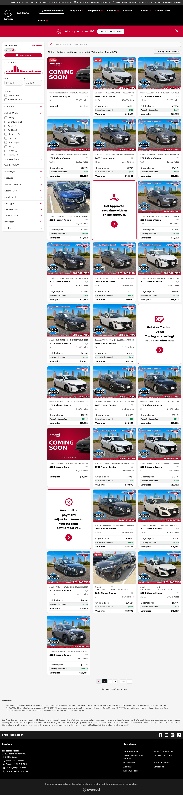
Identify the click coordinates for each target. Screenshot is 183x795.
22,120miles (173, 471)
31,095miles (82, 347)
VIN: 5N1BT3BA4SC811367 (77, 651)
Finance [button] (111, 10)
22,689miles (127, 471)
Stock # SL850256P (148, 93)
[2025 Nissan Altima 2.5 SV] (114, 506)
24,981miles (173, 285)
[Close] (177, 30)
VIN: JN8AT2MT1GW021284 (77, 93)
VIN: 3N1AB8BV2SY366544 (168, 402)
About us (127, 767)
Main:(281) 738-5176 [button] (15, 760)
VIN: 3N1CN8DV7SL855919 (123, 278)
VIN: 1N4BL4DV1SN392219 (123, 525)
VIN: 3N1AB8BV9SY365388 (168, 464)
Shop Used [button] (94, 10)
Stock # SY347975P (57, 340)
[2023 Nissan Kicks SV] (68, 444)
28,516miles (173, 597)
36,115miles (128, 409)
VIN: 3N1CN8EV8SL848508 (123, 155)
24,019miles (173, 409)
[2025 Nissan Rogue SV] (68, 632)
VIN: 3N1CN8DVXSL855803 (168, 216)
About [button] (41, 20)
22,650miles (173, 162)
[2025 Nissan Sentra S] (159, 258)
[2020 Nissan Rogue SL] (68, 197)
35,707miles (128, 532)
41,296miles (173, 532)
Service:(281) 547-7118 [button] (16, 764)
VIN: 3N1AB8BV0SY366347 (168, 278)
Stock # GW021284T (57, 93)
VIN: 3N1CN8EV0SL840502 (122, 93)
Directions (159, 767)
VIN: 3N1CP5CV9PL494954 (77, 464)
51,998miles (82, 471)
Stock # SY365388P (148, 464)
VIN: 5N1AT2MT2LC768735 (77, 216)
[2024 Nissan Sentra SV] (68, 382)
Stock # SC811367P (57, 651)
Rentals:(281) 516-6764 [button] (17, 771)
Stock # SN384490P (57, 587)
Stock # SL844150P (57, 155)
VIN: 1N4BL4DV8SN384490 (77, 587)
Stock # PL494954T (57, 464)
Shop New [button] (75, 10)
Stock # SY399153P (103, 340)
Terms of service (162, 762)
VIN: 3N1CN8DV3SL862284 (77, 278)
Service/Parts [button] (162, 10)
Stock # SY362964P (103, 464)
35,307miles (82, 162)
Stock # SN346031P (148, 525)
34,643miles (82, 409)
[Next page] (129, 681)
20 (123, 681)
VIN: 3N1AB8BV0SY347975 (77, 340)
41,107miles (82, 659)
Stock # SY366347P (148, 278)
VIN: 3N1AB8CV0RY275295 (77, 402)
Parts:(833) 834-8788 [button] (16, 767)
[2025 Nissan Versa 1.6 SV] (114, 73)
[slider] (4, 73)
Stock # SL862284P (57, 278)
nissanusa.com (130, 771)
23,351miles (173, 223)
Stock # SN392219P (103, 525)
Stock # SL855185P (148, 155)
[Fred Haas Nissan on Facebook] (159, 734)
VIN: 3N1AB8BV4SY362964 (123, 464)
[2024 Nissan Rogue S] (114, 567)
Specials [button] (127, 10)
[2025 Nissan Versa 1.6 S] (159, 135)
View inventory (130, 751)
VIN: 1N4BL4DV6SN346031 (168, 525)
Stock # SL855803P (148, 216)
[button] (92, 2)
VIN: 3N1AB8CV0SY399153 (123, 340)
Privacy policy (130, 762)
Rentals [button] (144, 10)
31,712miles (128, 347)
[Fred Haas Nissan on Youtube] (165, 734)
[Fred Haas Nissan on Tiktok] (178, 734)
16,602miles (128, 285)
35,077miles (128, 100)
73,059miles (82, 100)
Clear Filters (36, 45)
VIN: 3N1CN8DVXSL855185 (168, 155)
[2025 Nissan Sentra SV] (114, 320)
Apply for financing (163, 751)
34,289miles (173, 100)
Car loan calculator (163, 755)
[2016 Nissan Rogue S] (68, 73)
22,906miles (82, 285)
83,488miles (82, 223)
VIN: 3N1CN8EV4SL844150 (77, 155)
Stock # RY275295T (57, 402)
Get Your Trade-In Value (111, 31)
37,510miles (128, 162)
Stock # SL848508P (103, 155)
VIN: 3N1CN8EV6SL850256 (168, 93)
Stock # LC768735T (57, 216)
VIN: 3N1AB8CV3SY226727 (123, 402)
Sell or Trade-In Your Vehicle (133, 757)
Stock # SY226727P (103, 402)
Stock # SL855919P (103, 278)
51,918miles (128, 597)
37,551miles (82, 594)
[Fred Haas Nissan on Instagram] (172, 734)
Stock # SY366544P (148, 402)
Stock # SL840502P (103, 93)
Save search (25, 55)
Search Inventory (53, 10)
